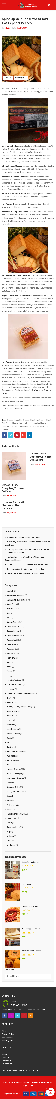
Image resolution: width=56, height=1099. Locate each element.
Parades (10, 765)
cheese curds (12, 420)
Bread (9, 618)
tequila (9, 809)
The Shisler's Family (15, 814)
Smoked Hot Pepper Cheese (15, 212)
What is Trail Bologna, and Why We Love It (24, 537)
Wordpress (11, 845)
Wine (8, 841)
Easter (9, 671)
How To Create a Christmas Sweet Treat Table (26, 569)
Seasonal (10, 783)
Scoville (35, 426)
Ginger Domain (28, 1085)
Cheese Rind (12, 640)
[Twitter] (10, 435)
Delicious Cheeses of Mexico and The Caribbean (13, 505)
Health (9, 698)
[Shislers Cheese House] (27, 5)
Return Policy (7, 1037)
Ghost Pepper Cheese (12, 166)
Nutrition (10, 747)
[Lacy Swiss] (12, 892)
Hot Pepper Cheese (11, 204)
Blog (4, 1031)
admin (7, 28)
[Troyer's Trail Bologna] (12, 914)
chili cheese (24, 420)
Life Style (11, 725)
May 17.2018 (40, 464)
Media (9, 742)
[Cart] (49, 5)
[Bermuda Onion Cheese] (12, 959)
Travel (9, 823)
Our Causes (11, 760)
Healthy (10, 702)
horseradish (24, 423)
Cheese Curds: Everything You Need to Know (13, 488)
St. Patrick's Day (13, 805)
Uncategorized (20, 78)
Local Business (13, 729)
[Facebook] (4, 435)
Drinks (9, 667)
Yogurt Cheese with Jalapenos (16, 295)
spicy (42, 426)
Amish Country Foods (15, 595)
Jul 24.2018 (12, 496)
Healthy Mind (12, 711)
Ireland (9, 720)
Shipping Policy (8, 1040)
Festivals (10, 689)
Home (4, 1054)
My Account (7, 1064)
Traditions (11, 818)
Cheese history (13, 631)
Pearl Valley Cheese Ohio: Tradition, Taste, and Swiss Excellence (27, 543)
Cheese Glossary (13, 627)
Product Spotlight (14, 774)
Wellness (10, 836)
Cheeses (8, 78)
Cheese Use (11, 644)
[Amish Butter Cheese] (12, 870)
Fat (8, 676)
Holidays (10, 716)
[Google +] (23, 435)
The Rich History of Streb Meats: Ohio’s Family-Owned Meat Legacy (25, 558)
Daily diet (10, 662)
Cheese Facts (12, 622)
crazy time (11, 658)
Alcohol (10, 591)
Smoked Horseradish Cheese (15, 275)
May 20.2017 (12, 513)
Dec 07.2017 (22, 28)
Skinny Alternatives (15, 792)
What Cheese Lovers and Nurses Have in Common (27, 565)
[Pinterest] (17, 435)
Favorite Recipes (14, 680)
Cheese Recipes (13, 636)
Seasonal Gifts (13, 787)
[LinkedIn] (29, 435)
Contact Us (7, 1061)
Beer (8, 613)
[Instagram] (11, 1015)
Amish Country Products (17, 600)
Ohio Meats (11, 756)
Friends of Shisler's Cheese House (21, 693)
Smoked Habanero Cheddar (15, 177)
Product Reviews (14, 769)
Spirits (9, 800)
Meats (9, 738)
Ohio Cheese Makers (15, 751)
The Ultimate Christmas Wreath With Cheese (25, 573)
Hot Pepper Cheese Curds (14, 362)
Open (4, 5)
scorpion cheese (24, 426)
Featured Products (15, 685)
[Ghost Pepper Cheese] (12, 937)
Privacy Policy (8, 1034)
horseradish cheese (38, 423)
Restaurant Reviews (15, 778)
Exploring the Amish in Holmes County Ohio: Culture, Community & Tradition (27, 551)
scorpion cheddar (9, 426)
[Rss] (30, 1015)
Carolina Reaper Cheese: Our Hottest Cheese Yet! (41, 456)
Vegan (9, 832)
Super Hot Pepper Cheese (14, 193)
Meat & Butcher (13, 734)
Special (10, 796)
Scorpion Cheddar (10, 146)
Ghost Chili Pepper (37, 420)
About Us (6, 1058)
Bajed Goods (12, 604)
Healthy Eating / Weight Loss (19, 707)
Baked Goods (12, 609)
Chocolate (11, 653)
